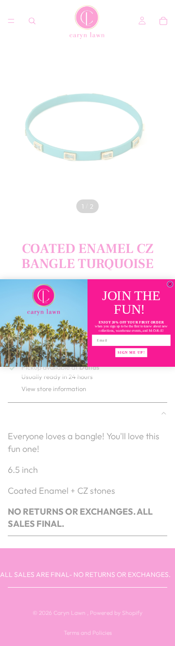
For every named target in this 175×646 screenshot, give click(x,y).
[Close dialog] (170, 284)
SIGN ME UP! (131, 353)
